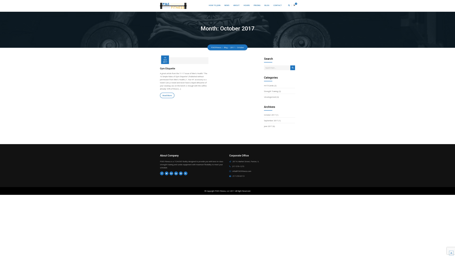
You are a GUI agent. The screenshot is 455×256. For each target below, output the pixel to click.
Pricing (257, 5)
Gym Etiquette (167, 68)
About (236, 5)
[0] (294, 5)
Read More (167, 95)
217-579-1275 (238, 166)
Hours (247, 5)
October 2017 (270, 115)
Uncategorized (270, 97)
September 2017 (271, 120)
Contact (277, 5)
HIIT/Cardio (269, 85)
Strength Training (271, 91)
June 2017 (268, 126)
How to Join (214, 5)
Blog (266, 5)
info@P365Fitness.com (241, 171)
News (226, 5)
